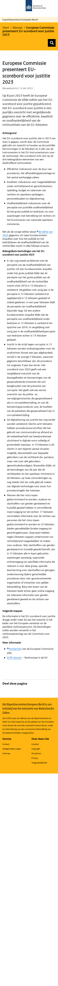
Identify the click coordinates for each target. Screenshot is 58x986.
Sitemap (6, 753)
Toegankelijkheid (39, 762)
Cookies (35, 744)
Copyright (35, 748)
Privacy (34, 758)
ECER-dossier (14, 657)
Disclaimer (36, 753)
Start (5, 27)
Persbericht (15, 649)
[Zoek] (52, 43)
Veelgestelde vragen (11, 748)
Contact (6, 744)
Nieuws (18, 27)
